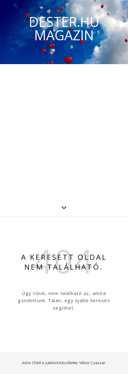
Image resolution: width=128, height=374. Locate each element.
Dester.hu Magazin (64, 28)
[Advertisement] (64, 131)
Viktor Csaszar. (92, 362)
